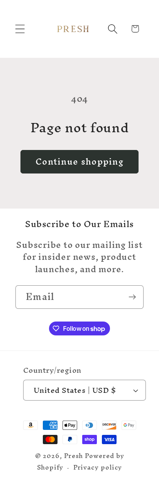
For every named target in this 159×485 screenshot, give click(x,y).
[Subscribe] (132, 297)
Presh (73, 456)
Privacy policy (97, 467)
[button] (20, 29)
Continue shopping (79, 161)
